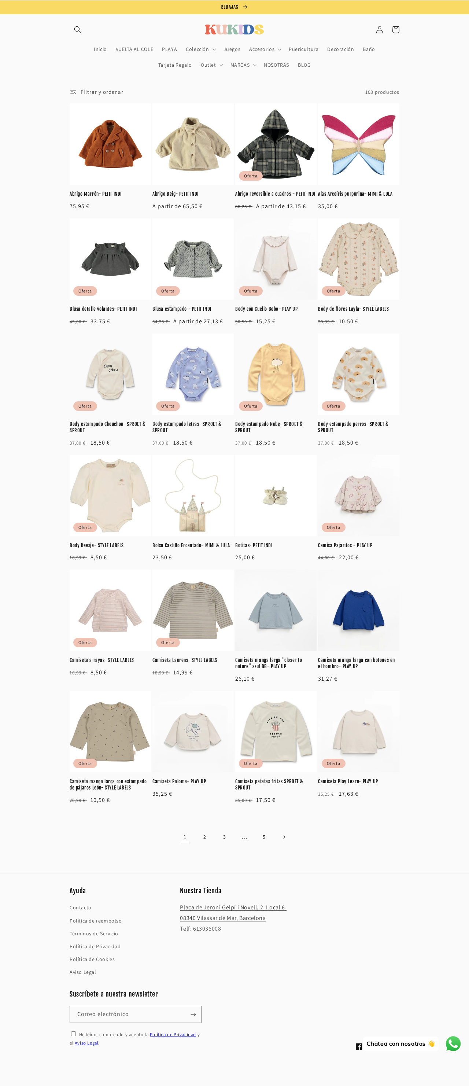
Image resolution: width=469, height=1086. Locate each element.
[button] (78, 30)
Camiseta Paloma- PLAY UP (179, 781)
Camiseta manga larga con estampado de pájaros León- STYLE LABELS (108, 784)
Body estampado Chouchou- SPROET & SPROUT (108, 427)
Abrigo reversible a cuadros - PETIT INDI (275, 194)
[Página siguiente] (284, 837)
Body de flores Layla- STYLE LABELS (353, 309)
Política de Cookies (92, 959)
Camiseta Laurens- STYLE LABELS (185, 660)
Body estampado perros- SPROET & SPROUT (353, 427)
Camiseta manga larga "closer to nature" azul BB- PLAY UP (268, 663)
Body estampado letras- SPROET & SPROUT (187, 427)
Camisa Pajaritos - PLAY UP (345, 545)
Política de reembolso (96, 920)
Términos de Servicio (94, 933)
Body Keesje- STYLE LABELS (97, 545)
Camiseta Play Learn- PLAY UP (348, 781)
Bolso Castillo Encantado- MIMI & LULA (191, 545)
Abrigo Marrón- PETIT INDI (96, 194)
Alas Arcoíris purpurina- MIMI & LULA (355, 194)
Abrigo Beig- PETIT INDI (175, 194)
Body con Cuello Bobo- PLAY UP (266, 309)
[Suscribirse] (193, 1014)
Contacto (81, 907)
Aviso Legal (83, 972)
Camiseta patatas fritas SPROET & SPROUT (269, 784)
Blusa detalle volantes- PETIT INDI (103, 309)
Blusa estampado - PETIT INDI (181, 309)
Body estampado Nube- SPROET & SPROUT (269, 427)
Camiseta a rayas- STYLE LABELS (102, 660)
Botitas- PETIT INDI (253, 545)
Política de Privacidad (95, 946)
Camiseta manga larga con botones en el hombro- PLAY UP (356, 663)
